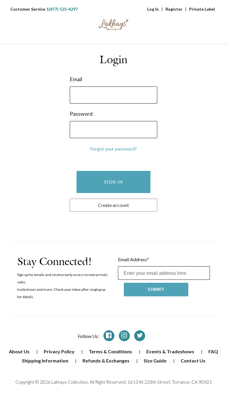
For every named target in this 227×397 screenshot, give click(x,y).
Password (81, 113)
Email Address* (133, 259)
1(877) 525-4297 (62, 9)
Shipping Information (45, 360)
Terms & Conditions (111, 351)
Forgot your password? (113, 148)
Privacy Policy (59, 351)
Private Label (202, 9)
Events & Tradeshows (170, 351)
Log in (153, 9)
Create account (113, 205)
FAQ (213, 351)
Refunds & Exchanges (106, 360)
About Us (19, 351)
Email (76, 79)
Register (174, 9)
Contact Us (193, 360)
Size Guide (155, 360)
